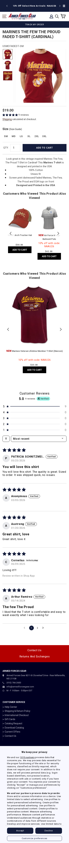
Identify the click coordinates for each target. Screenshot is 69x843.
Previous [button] (11, 233)
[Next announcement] (59, 6)
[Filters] (6, 439)
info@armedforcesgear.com (20, 686)
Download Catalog (14, 727)
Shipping (7, 119)
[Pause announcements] (64, 6)
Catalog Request (13, 723)
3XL (44, 136)
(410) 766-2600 (14, 682)
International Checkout (17, 715)
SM (6, 136)
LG (21, 136)
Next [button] (58, 233)
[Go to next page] (44, 628)
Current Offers (12, 731)
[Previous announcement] (7, 6)
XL (28, 136)
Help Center (11, 707)
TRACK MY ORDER (34, 24)
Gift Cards (10, 719)
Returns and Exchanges (34, 656)
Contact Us (34, 650)
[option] (43, 5)
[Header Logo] (22, 16)
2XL (36, 136)
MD (13, 136)
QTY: (6, 147)
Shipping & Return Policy (17, 711)
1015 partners (27, 757)
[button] (10, 115)
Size (12, 129)
